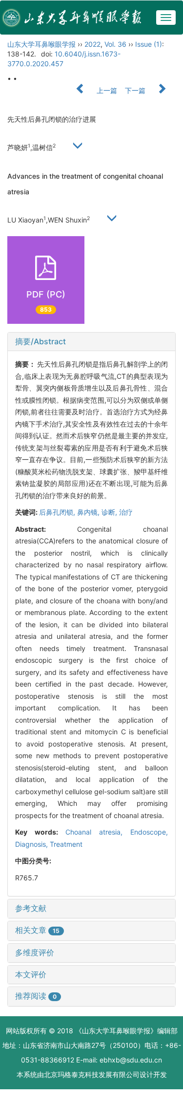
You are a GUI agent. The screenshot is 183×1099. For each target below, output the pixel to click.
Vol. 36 (115, 44)
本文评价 (30, 974)
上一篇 (106, 90)
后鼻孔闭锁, (58, 512)
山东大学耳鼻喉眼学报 (41, 44)
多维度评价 (34, 952)
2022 (92, 44)
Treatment (66, 844)
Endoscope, (149, 832)
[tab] (91, 342)
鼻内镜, (89, 512)
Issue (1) (148, 44)
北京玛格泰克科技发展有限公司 (92, 1074)
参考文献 (30, 908)
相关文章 (37, 930)
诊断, (110, 512)
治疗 (126, 512)
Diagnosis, (32, 844)
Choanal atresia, (97, 832)
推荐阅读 (36, 996)
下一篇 (136, 90)
